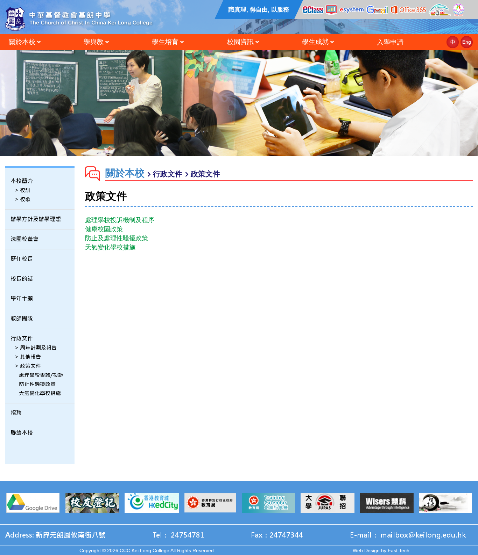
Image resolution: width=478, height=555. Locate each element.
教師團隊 (21, 318)
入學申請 (390, 42)
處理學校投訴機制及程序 (119, 220)
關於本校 (22, 41)
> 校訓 (22, 190)
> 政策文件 (28, 366)
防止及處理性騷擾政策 (116, 238)
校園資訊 (240, 41)
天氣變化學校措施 (40, 393)
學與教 (94, 41)
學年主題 (21, 298)
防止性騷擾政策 (37, 384)
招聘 (16, 413)
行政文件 (21, 338)
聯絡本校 (21, 433)
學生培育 (165, 41)
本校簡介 (21, 181)
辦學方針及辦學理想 (35, 219)
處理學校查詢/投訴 (41, 375)
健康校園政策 (104, 229)
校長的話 (21, 279)
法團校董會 (24, 239)
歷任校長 (21, 259)
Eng (466, 42)
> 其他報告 (28, 356)
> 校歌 (22, 199)
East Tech (398, 550)
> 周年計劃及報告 (36, 347)
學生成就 (315, 41)
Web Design (366, 550)
